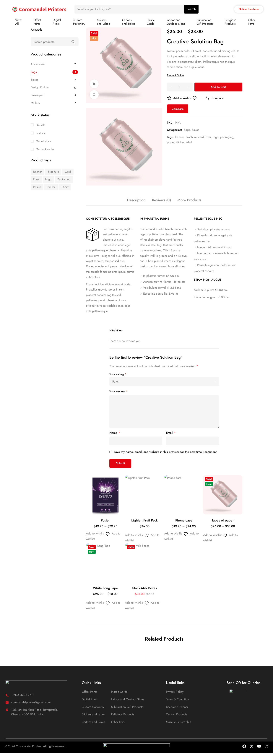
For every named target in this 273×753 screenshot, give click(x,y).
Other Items (118, 722)
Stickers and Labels (93, 714)
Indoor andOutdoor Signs (176, 22)
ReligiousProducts (230, 22)
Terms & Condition (177, 699)
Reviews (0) (161, 200)
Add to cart (218, 87)
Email (171, 433)
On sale (40, 125)
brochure (191, 137)
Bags (187, 130)
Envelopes (37, 95)
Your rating (117, 374)
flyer (208, 137)
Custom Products (176, 714)
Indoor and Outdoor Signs (127, 699)
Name (114, 433)
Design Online (39, 87)
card (201, 137)
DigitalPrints (57, 22)
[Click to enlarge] (94, 94)
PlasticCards (151, 22)
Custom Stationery (93, 707)
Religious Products (122, 714)
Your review (118, 391)
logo (215, 137)
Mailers (35, 103)
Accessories (38, 64)
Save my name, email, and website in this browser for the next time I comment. (165, 452)
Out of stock (43, 141)
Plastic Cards (119, 692)
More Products (189, 200)
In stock (40, 133)
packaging (226, 137)
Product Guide (175, 75)
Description (136, 200)
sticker (180, 142)
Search (191, 9)
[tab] (136, 200)
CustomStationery (79, 22)
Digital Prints (90, 699)
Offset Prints (89, 692)
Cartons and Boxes (93, 722)
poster (170, 142)
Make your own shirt (178, 722)
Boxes (195, 130)
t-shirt (189, 142)
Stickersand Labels (103, 22)
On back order (44, 149)
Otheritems (251, 22)
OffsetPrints (37, 22)
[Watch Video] (94, 83)
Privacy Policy (174, 692)
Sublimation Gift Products (127, 707)
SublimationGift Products (205, 22)
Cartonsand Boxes (128, 22)
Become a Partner (177, 707)
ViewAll (18, 22)
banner (179, 137)
